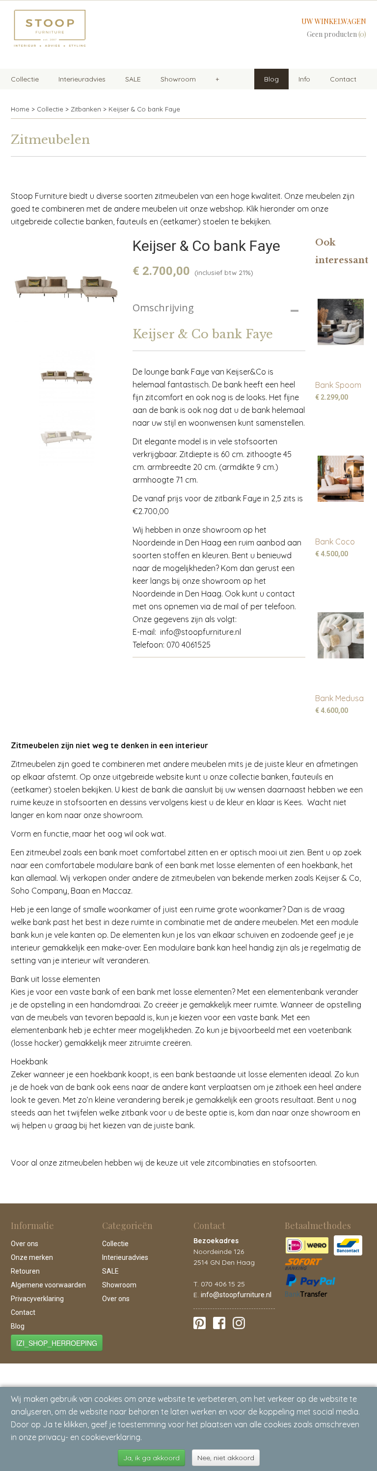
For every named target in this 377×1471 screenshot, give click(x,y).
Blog (271, 79)
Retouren (25, 1271)
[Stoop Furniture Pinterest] (199, 1322)
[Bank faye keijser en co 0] (67, 290)
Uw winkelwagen (333, 21)
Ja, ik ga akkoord (151, 1457)
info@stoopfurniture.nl (236, 1295)
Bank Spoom (338, 385)
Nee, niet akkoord (225, 1457)
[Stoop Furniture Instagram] (239, 1322)
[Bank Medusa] (341, 635)
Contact (343, 79)
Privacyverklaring (37, 1299)
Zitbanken (86, 109)
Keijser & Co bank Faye (144, 109)
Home (20, 109)
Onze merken (32, 1257)
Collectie (25, 79)
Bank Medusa (339, 698)
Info (304, 79)
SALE (133, 79)
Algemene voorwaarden (48, 1285)
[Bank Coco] (341, 478)
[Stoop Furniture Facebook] (219, 1322)
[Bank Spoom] (341, 322)
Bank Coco (335, 541)
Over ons (24, 1244)
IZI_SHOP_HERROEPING (56, 1343)
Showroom (178, 79)
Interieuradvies (82, 79)
